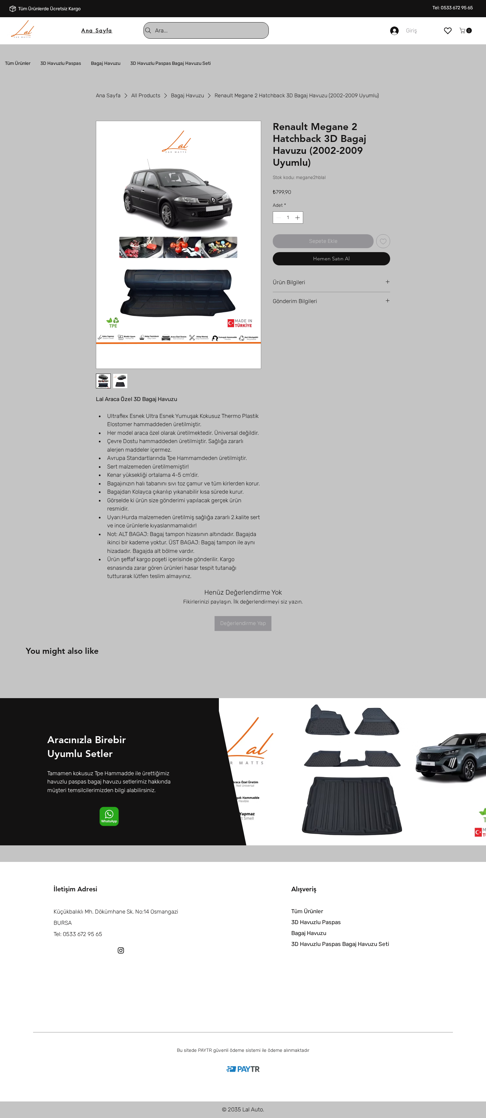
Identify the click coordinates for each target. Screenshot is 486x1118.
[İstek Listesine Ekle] (383, 241)
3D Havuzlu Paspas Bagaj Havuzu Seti (340, 944)
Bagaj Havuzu (308, 933)
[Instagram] (121, 950)
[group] (243, 673)
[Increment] (298, 217)
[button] (466, 30)
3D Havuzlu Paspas (316, 922)
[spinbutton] (288, 217)
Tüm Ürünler (307, 911)
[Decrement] (278, 217)
